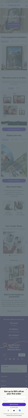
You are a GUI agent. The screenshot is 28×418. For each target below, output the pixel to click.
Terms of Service (21, 413)
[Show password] (24, 401)
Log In (20, 415)
